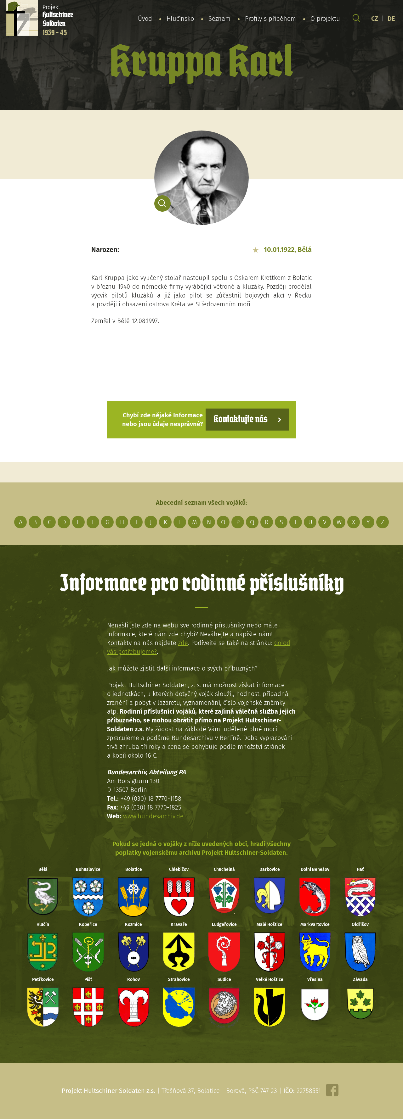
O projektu (325, 18)
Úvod (145, 18)
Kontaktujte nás (240, 419)
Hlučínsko (180, 18)
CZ (374, 18)
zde (183, 643)
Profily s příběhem (270, 18)
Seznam (219, 18)
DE (391, 18)
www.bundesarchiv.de (153, 816)
